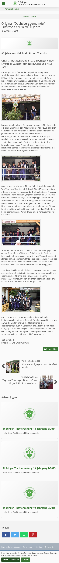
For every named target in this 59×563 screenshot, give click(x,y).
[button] (3, 3)
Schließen (25, 559)
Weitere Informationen (10, 559)
